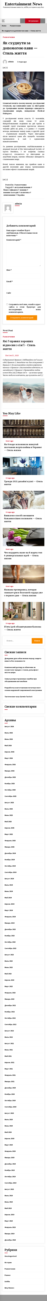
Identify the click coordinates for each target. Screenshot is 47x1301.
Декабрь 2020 (10, 1088)
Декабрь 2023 (10, 929)
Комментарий (13, 240)
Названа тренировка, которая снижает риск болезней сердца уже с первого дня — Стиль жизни (23, 592)
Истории (8, 1262)
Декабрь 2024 (10, 853)
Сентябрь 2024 (10, 872)
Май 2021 (8, 1056)
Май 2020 (8, 1132)
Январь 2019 (9, 1233)
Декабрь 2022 (10, 1005)
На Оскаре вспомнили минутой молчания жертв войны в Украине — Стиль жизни (23, 447)
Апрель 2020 (9, 1138)
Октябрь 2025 (10, 790)
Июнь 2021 (9, 1050)
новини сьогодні (10, 192)
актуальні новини (22, 187)
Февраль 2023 (10, 993)
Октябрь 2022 (10, 1018)
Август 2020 (9, 1113)
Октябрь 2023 (10, 942)
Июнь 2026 (9, 739)
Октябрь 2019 (10, 1176)
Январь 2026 (9, 771)
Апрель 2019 (9, 1214)
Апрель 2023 (9, 980)
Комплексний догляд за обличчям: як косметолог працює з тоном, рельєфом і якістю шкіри (21, 670)
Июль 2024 (9, 885)
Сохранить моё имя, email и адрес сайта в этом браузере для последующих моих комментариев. (25, 308)
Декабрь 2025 (10, 777)
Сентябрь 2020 (10, 1107)
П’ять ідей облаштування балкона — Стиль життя (22, 628)
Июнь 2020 (9, 1126)
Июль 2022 (9, 1037)
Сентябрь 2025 (10, 796)
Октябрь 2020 (10, 1100)
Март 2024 (9, 910)
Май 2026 (8, 745)
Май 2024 (8, 898)
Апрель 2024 (9, 904)
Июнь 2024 (9, 891)
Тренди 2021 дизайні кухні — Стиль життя (23, 483)
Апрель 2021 (9, 1062)
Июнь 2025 (9, 815)
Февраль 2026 (10, 764)
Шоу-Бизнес (9, 1288)
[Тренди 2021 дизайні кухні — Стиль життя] (23, 466)
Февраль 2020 (10, 1151)
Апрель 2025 (9, 828)
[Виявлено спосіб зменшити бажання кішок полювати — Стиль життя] (23, 500)
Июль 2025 (9, 809)
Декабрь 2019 (10, 1164)
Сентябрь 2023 (10, 948)
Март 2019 (9, 1221)
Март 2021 (9, 1069)
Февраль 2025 (10, 840)
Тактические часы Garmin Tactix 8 (18, 696)
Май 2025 (8, 821)
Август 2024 (9, 878)
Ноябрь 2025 (10, 783)
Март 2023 (9, 986)
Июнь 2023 (9, 967)
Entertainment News (23, 4)
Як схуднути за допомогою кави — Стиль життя (20, 48)
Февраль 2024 (10, 917)
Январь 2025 (9, 847)
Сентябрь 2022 (10, 1024)
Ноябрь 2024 (10, 859)
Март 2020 (9, 1145)
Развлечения (9, 37)
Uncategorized (11, 1256)
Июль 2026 (9, 733)
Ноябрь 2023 (10, 936)
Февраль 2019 (10, 1227)
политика (25, 192)
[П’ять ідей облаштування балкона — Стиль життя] (23, 611)
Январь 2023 (9, 999)
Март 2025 (9, 834)
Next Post (8, 330)
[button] (22, 20)
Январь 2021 (9, 1081)
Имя (9, 270)
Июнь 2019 (9, 1202)
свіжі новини (9, 195)
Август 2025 (9, 802)
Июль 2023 (9, 961)
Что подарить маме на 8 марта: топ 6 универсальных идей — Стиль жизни (23, 555)
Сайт (8, 293)
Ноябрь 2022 (10, 1012)
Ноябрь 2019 (10, 1170)
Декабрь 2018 (10, 1240)
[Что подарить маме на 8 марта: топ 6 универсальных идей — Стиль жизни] (23, 537)
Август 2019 (9, 1189)
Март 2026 (9, 758)
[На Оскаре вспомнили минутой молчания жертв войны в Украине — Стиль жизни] (23, 429)
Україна (20, 195)
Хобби (7, 1281)
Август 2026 (9, 726)
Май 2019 (8, 1208)
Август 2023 (9, 955)
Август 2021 (9, 1043)
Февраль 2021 (10, 1075)
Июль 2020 (9, 1119)
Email (9, 281)
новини (23, 190)
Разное (7, 1275)
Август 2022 (9, 1031)
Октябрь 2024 (10, 866)
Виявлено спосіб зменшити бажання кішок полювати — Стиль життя (23, 518)
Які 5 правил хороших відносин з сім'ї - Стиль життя (19, 345)
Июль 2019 (9, 1195)
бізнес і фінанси (10, 190)
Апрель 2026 (9, 752)
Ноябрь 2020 (10, 1094)
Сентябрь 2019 (10, 1183)
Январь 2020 (9, 1157)
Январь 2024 (9, 923)
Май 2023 (8, 974)
